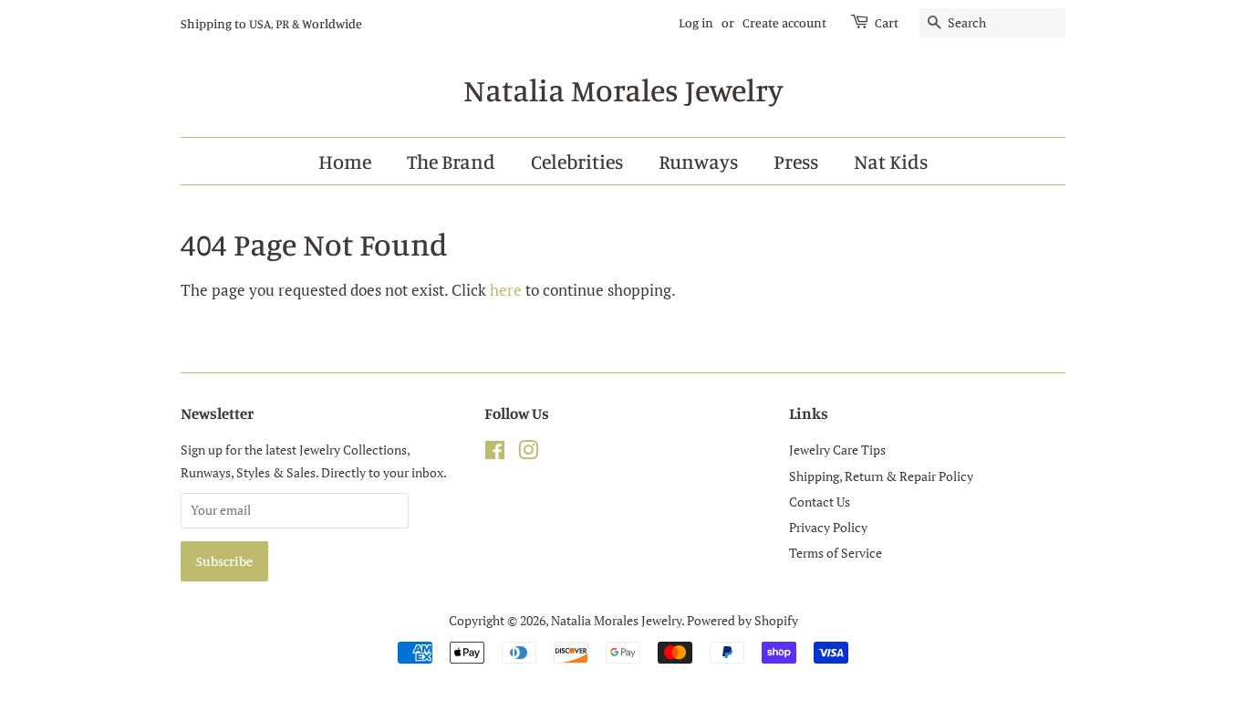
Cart (886, 22)
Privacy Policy (828, 527)
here (506, 289)
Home (344, 161)
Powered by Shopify (742, 620)
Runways (698, 161)
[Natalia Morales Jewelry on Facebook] (494, 453)
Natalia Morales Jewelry (623, 90)
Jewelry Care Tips (837, 449)
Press (796, 161)
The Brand (451, 161)
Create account (784, 22)
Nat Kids (891, 161)
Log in (696, 22)
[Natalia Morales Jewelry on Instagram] (528, 453)
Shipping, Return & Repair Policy (881, 476)
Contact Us (819, 501)
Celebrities (577, 161)
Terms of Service (835, 552)
